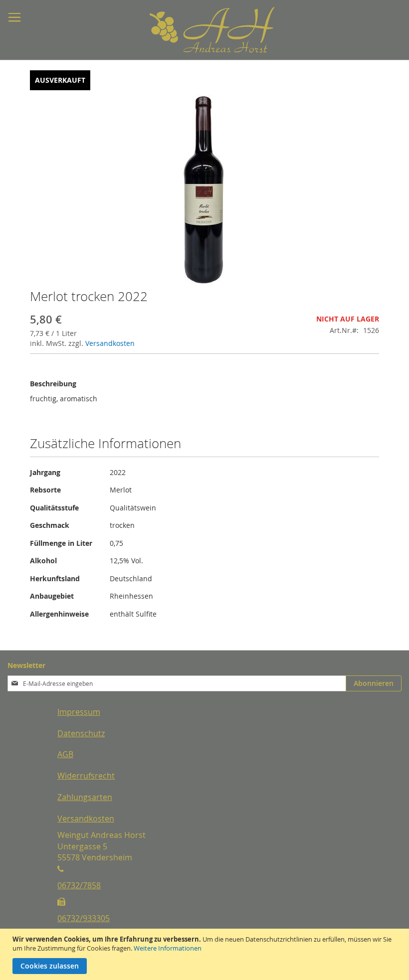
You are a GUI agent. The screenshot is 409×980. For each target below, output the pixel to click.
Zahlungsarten (84, 797)
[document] (205, 954)
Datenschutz (81, 733)
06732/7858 (79, 885)
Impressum (78, 711)
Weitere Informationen (168, 948)
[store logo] (187, 30)
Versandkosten (110, 343)
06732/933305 (83, 918)
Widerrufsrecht (86, 775)
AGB (65, 754)
